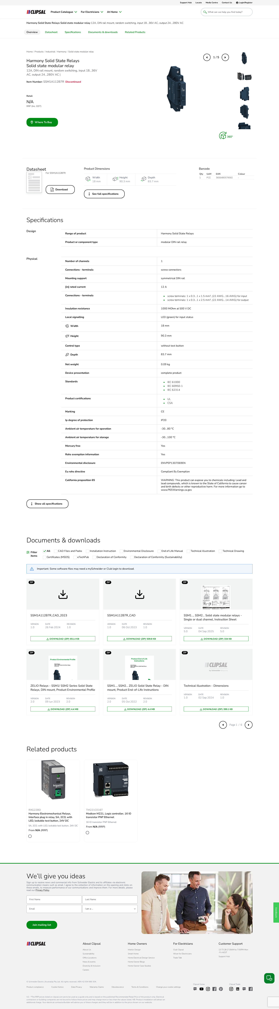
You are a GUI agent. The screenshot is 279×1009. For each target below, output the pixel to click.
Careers (86, 970)
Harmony (61, 51)
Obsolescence (118, 987)
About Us (87, 949)
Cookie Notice (57, 987)
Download (61, 189)
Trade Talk (177, 957)
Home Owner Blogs (136, 961)
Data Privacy (76, 987)
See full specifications (105, 194)
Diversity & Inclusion (91, 966)
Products (39, 51)
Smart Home (133, 953)
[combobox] (110, 909)
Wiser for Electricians (182, 953)
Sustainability (88, 953)
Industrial (50, 51)
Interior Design (134, 949)
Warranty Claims (97, 987)
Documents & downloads (103, 32)
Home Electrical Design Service (141, 957)
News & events (89, 961)
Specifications (73, 32)
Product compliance (35, 987)
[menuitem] (64, 12)
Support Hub (224, 956)
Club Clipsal (178, 949)
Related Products (135, 32)
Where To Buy (43, 122)
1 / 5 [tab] (216, 57)
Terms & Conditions (139, 987)
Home (29, 51)
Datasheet (51, 32)
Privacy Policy (42, 890)
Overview (32, 32)
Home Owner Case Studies (139, 966)
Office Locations (90, 957)
